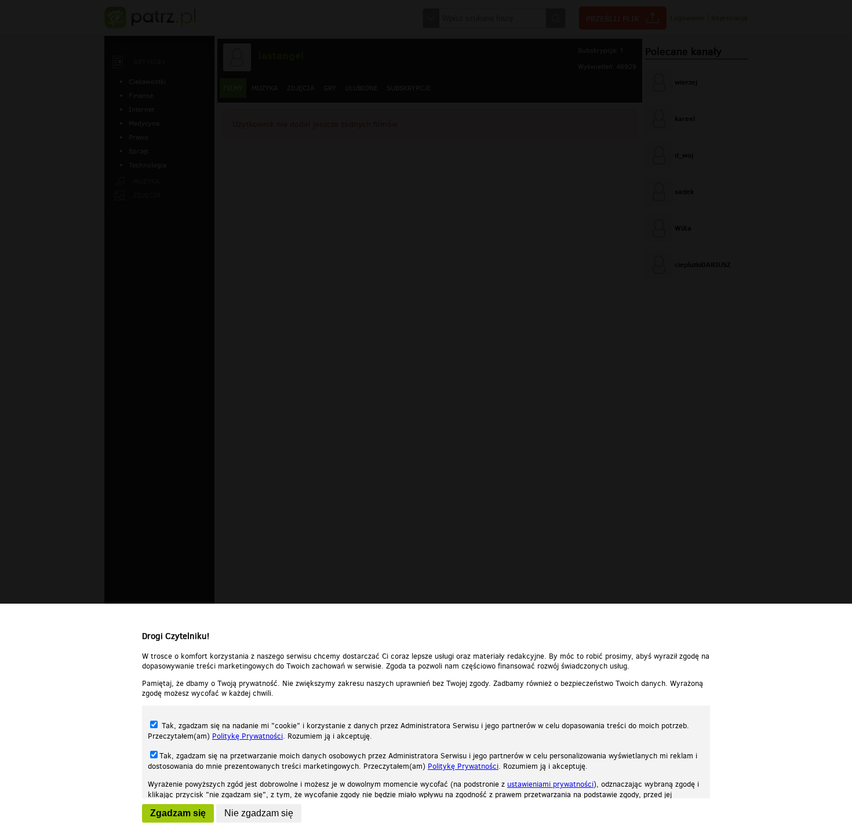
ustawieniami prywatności (550, 784)
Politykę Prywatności (247, 736)
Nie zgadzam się (258, 813)
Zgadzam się (178, 813)
